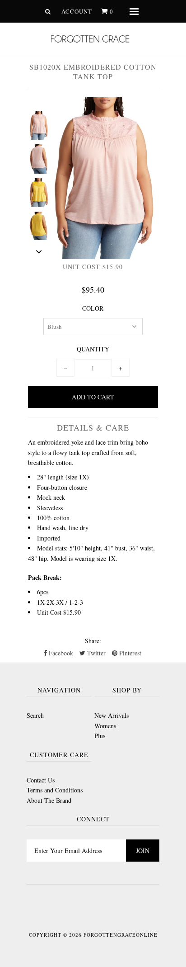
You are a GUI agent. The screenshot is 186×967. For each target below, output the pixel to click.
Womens (105, 725)
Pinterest (129, 653)
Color (92, 308)
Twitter (95, 653)
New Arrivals (111, 715)
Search (35, 715)
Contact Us (41, 780)
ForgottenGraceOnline (121, 934)
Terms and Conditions (55, 790)
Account (76, 11)
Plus (99, 735)
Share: (93, 640)
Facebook (60, 653)
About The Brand (49, 800)
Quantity (93, 349)
